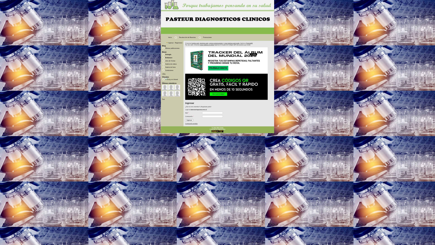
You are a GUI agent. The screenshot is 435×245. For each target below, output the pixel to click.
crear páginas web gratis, (232, 43)
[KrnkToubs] (165, 87)
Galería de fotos (170, 67)
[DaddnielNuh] (171, 87)
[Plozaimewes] (177, 94)
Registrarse (178, 43)
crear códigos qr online (207, 45)
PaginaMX (249, 43)
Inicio (170, 37)
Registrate (204, 107)
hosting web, (195, 43)
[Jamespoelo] (177, 87)
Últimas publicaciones (172, 48)
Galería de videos (171, 64)
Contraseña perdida (191, 124)
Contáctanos (169, 70)
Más (164, 74)
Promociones (207, 37)
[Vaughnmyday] (165, 94)
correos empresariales (216, 43)
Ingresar (171, 43)
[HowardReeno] (171, 94)
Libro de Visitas (170, 61)
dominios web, (204, 43)
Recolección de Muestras (187, 37)
